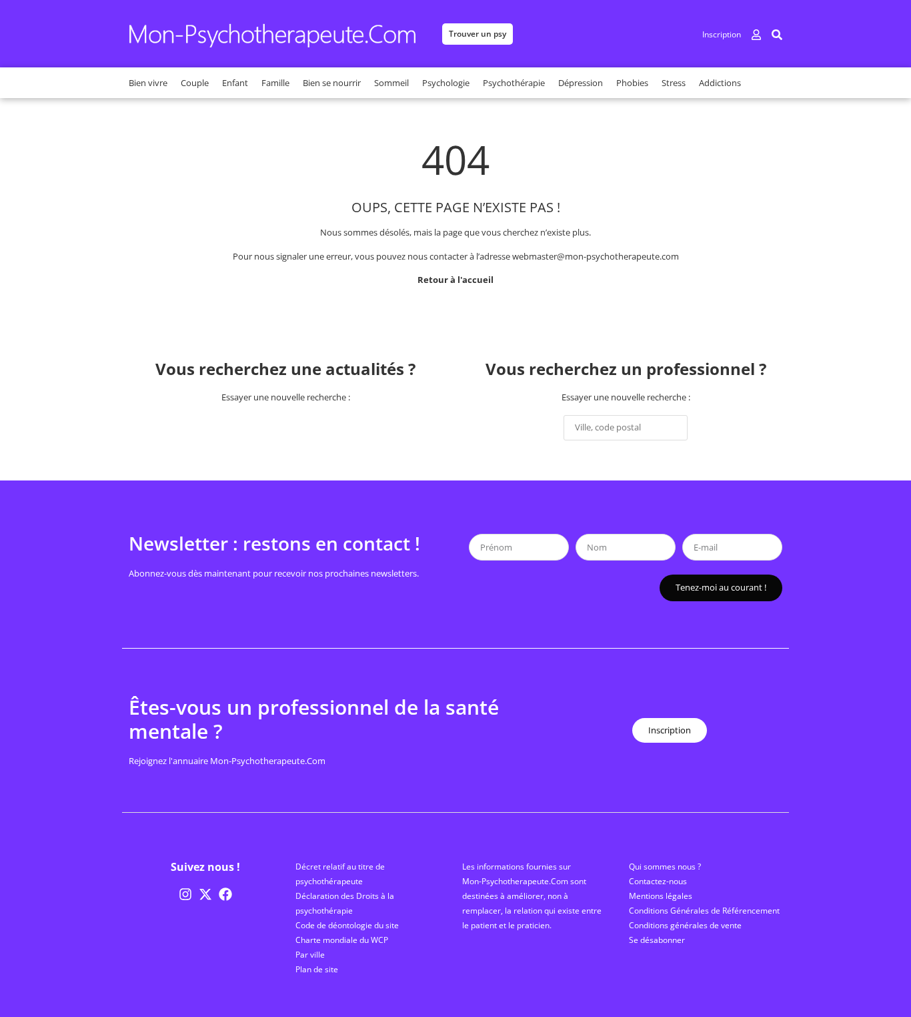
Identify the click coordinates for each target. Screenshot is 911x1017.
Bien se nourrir (332, 83)
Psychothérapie (514, 83)
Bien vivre (148, 83)
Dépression (580, 83)
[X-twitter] (205, 894)
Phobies (632, 83)
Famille (275, 83)
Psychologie (446, 83)
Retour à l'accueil (455, 280)
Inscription (721, 34)
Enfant (235, 83)
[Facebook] (225, 894)
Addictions (720, 83)
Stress (674, 83)
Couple (195, 83)
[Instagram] (185, 894)
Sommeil (391, 83)
